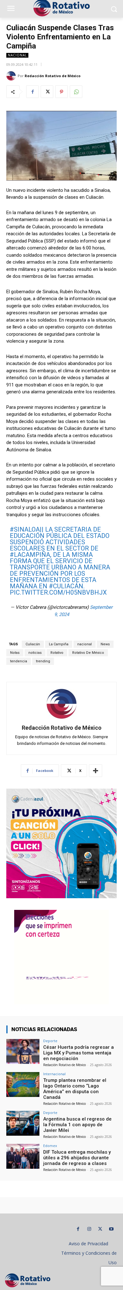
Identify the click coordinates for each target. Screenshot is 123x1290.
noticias (35, 653)
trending (43, 661)
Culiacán (33, 644)
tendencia (18, 661)
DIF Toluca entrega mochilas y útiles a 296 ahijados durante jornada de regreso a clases (77, 1157)
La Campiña (58, 644)
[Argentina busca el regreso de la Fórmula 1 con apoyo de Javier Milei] (22, 1123)
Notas (15, 653)
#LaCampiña (30, 554)
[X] (47, 91)
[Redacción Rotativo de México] (12, 76)
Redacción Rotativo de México (52, 75)
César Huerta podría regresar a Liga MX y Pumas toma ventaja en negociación (78, 1052)
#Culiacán (66, 586)
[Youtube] (111, 1229)
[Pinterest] (61, 91)
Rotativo (56, 653)
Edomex (50, 1145)
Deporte (50, 1040)
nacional (84, 644)
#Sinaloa (25, 529)
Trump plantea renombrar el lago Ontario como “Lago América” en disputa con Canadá (74, 1088)
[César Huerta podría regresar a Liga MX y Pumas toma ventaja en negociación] (22, 1051)
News (105, 644)
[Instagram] (89, 1229)
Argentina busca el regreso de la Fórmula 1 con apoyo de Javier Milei (77, 1124)
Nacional (17, 55)
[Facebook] (32, 91)
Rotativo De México (88, 653)
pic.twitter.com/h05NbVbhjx (58, 592)
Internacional (54, 1074)
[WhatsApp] (76, 91)
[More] (95, 770)
